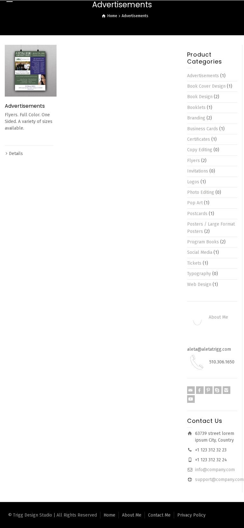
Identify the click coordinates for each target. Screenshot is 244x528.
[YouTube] (191, 399)
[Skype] (217, 390)
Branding (196, 118)
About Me (218, 317)
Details (16, 153)
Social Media (199, 252)
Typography (199, 273)
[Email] (191, 390)
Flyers (193, 160)
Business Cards (202, 129)
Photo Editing (200, 192)
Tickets (194, 263)
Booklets (196, 107)
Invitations (197, 171)
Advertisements (25, 106)
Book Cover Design (206, 86)
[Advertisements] (31, 71)
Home (109, 515)
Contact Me (159, 515)
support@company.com (219, 479)
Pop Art (195, 203)
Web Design (199, 284)
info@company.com (215, 469)
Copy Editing (199, 149)
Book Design (200, 96)
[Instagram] (226, 390)
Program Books (203, 242)
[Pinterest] (209, 390)
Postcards (197, 213)
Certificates (198, 139)
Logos (193, 182)
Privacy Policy (191, 515)
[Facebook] (200, 390)
